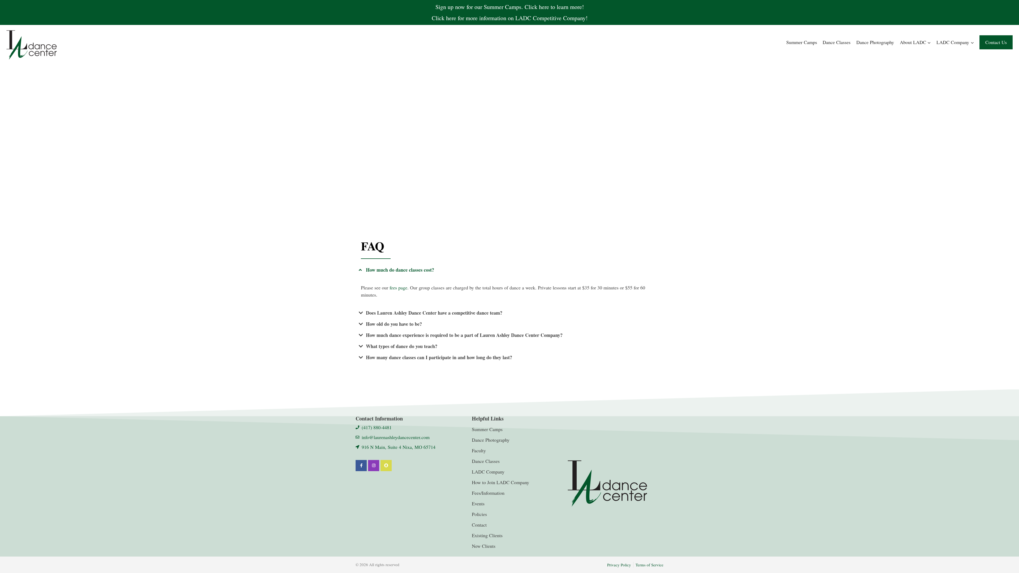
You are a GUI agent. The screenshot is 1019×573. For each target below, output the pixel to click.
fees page (398, 287)
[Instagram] (373, 465)
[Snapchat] (386, 465)
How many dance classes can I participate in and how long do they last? (439, 357)
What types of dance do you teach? (401, 346)
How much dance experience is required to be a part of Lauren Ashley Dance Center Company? (464, 335)
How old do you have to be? (394, 323)
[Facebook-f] (361, 465)
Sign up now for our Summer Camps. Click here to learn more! (509, 7)
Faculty (479, 450)
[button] (509, 269)
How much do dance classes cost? (400, 269)
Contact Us (996, 42)
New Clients (483, 546)
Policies (479, 514)
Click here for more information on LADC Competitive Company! (510, 18)
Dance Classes (836, 42)
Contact (479, 525)
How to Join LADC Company (500, 482)
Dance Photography (875, 42)
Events (478, 503)
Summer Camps (801, 42)
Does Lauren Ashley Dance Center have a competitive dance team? (434, 312)
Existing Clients (487, 535)
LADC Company (488, 471)
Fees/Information (488, 493)
